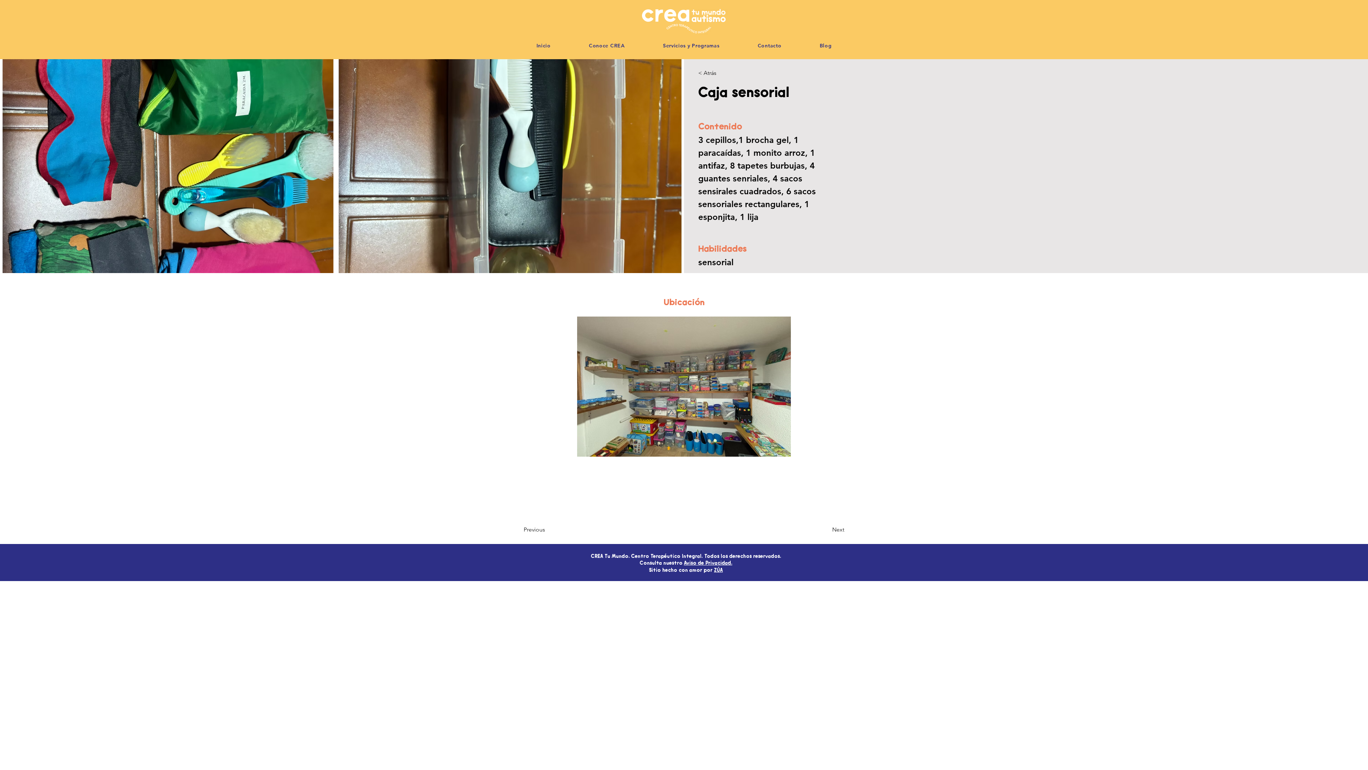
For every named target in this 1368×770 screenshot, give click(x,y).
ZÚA (718, 571)
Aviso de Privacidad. (708, 563)
